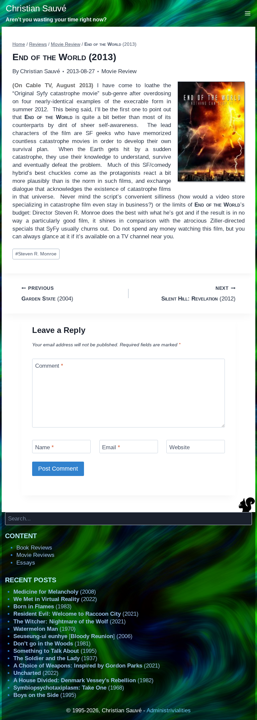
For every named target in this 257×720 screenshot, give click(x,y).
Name (44, 447)
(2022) (55, 599)
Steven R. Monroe (36, 253)
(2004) (47, 294)
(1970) (44, 629)
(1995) (55, 651)
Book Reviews (34, 548)
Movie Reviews (35, 555)
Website (179, 447)
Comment (49, 366)
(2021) (76, 614)
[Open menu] (248, 13)
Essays (25, 563)
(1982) (83, 680)
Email (111, 447)
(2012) (198, 294)
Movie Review (119, 71)
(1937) (55, 658)
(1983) (42, 606)
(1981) (52, 643)
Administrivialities (169, 710)
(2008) (54, 592)
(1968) (68, 688)
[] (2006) (73, 636)
